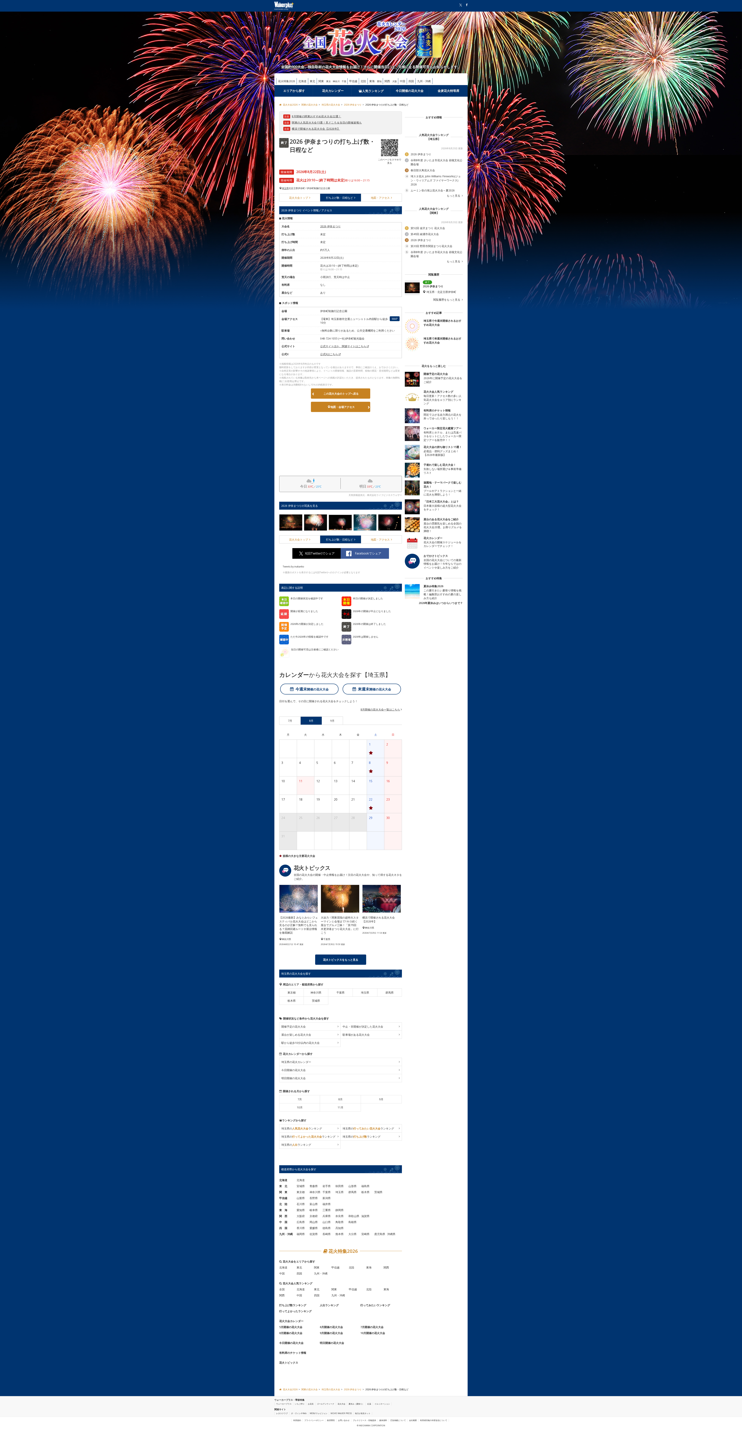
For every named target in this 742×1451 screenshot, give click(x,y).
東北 (312, 81)
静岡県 (339, 1210)
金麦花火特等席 (448, 91)
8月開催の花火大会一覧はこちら (380, 709)
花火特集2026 (286, 81)
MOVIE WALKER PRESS (341, 1413)
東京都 (292, 992)
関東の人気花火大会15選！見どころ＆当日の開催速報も (327, 122)
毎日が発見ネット (362, 1413)
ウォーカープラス (284, 1403)
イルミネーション (382, 1403)
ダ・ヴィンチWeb (298, 1413)
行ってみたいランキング (375, 1305)
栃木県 (292, 1000)
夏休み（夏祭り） (356, 1403)
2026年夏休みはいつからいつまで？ (441, 603)
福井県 (326, 1204)
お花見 (311, 1403)
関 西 (283, 1216)
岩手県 (326, 1186)
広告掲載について (398, 1420)
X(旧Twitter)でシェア (320, 553)
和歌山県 (353, 1216)
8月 (340, 1099)
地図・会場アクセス (342, 407)
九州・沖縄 (424, 81)
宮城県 (301, 1186)
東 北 (283, 1186)
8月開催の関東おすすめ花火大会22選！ (316, 116)
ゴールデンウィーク (325, 1403)
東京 (328, 81)
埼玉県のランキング (301, 1128)
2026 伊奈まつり (330, 226)
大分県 (352, 1234)
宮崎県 (365, 1234)
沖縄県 (391, 1234)
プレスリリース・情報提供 (364, 1420)
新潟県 (326, 1198)
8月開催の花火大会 (290, 1333)
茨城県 (316, 1000)
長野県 (314, 1198)
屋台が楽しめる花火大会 (296, 1034)
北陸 (363, 81)
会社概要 (413, 1420)
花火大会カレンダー (291, 1321)
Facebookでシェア (368, 553)
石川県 (301, 1204)
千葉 (344, 81)
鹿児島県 (379, 1234)
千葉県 (340, 992)
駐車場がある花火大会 (356, 1034)
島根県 (352, 1222)
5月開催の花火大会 (290, 1327)
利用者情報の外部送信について (433, 1420)
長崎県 (326, 1234)
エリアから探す (294, 91)
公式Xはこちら (329, 354)
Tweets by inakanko (293, 566)
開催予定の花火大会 (293, 1026)
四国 (411, 81)
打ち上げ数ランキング (292, 1305)
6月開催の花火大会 (331, 1327)
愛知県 (301, 1210)
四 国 (283, 1228)
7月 (300, 1099)
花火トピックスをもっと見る (340, 959)
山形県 (352, 1186)
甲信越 (353, 81)
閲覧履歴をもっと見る (447, 299)
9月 (381, 1099)
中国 (402, 81)
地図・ (380, 198)
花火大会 (298, 198)
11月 (340, 1107)
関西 (387, 81)
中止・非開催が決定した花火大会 (363, 1026)
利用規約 (297, 1420)
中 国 (283, 1222)
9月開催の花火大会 (331, 1333)
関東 (321, 81)
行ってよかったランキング (295, 1311)
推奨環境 (331, 1420)
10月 (300, 1107)
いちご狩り (300, 1403)
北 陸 (283, 1204)
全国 (282, 1289)
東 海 (283, 1210)
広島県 (301, 1222)
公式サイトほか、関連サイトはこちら (343, 346)
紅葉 (369, 1403)
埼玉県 (285, 188)
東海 (372, 81)
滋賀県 (365, 1216)
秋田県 (339, 1186)
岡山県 (314, 1222)
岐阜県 (314, 1210)
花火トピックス (288, 1362)
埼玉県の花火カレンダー (296, 1062)
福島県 (365, 1186)
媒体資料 (383, 1420)
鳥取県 (339, 1222)
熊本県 (339, 1234)
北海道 (302, 81)
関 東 (283, 1192)
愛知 (379, 81)
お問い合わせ (344, 1420)
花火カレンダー (333, 91)
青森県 (314, 1186)
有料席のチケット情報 (292, 1353)
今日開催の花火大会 (410, 91)
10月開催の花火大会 (372, 1333)
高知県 (339, 1228)
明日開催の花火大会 (293, 1078)
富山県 (314, 1204)
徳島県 (326, 1228)
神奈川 (336, 81)
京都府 (314, 1216)
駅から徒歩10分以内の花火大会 (300, 1043)
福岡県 (301, 1234)
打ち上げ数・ (339, 198)
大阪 (394, 81)
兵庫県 (326, 1216)
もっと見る (454, 195)
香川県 (301, 1228)
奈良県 (339, 1216)
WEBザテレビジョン (318, 1413)
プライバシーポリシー (314, 1420)
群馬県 (389, 992)
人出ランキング (329, 1305)
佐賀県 (314, 1234)
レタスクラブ (282, 1413)
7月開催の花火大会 (372, 1327)
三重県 (326, 1210)
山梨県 (301, 1198)
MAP (395, 319)
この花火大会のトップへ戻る (341, 393)
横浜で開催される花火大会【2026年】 (316, 129)
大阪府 (301, 1216)
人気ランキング (373, 91)
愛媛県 (314, 1228)
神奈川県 (316, 992)
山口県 (326, 1222)
